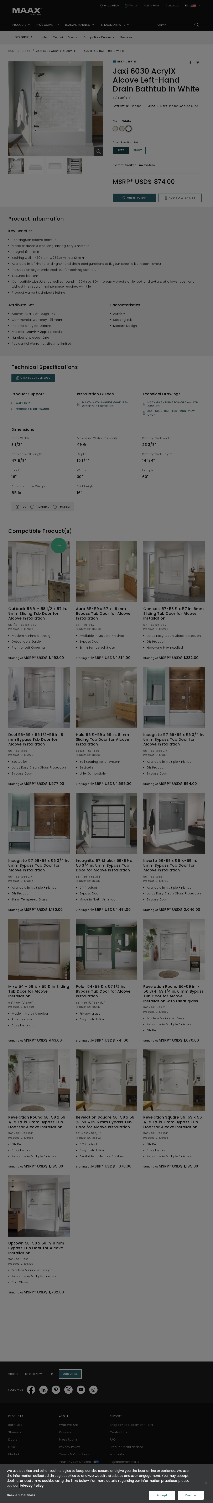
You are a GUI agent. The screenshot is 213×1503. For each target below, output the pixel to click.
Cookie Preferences (21, 1495)
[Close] (206, 1482)
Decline (190, 1495)
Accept (162, 1495)
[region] (106, 1483)
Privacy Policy (32, 1485)
